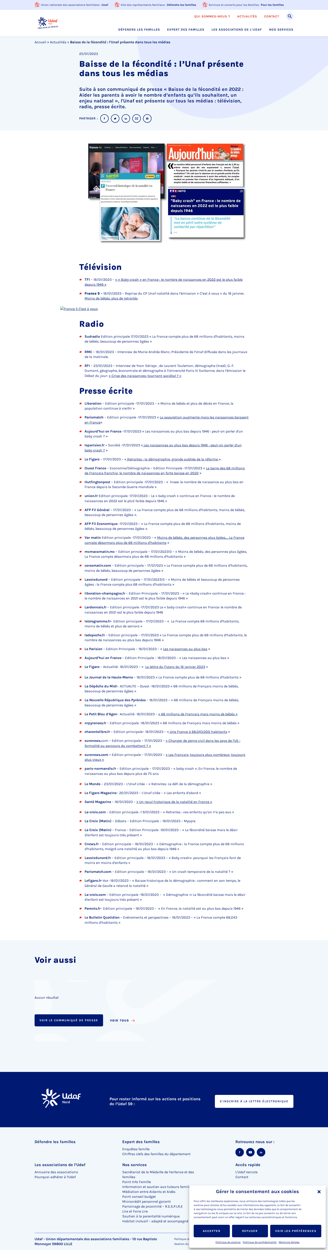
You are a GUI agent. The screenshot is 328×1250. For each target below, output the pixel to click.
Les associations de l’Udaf (237, 29)
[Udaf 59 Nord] (48, 22)
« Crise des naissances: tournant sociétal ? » (145, 376)
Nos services (281, 29)
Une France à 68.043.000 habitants (198, 732)
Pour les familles (272, 4)
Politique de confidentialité (259, 1242)
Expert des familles (185, 29)
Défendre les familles (181, 4)
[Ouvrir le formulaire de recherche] (289, 16)
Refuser (250, 1231)
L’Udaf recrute (246, 1172)
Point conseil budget (139, 1196)
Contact (271, 16)
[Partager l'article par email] (136, 118)
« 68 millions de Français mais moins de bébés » (198, 714)
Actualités (247, 16)
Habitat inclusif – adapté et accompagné (155, 1221)
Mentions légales (289, 1242)
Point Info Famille (136, 1182)
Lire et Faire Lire (135, 1211)
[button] (319, 1192)
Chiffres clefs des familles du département (156, 1154)
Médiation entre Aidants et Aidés (148, 1192)
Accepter (211, 1231)
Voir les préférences (295, 1231)
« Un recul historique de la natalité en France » (174, 802)
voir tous (119, 1020)
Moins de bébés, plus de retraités (111, 298)
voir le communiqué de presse (68, 1020)
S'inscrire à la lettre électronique (254, 1101)
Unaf (105, 4)
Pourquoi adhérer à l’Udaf (55, 1177)
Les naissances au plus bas (185, 649)
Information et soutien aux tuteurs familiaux (159, 1187)
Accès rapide (247, 1164)
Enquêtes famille (135, 1149)
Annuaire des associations (56, 1172)
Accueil (40, 42)
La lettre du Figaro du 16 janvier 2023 (175, 667)
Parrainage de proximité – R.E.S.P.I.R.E (152, 1206)
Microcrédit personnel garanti (146, 1201)
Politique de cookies (228, 1242)
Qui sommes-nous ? (212, 16)
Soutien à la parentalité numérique (151, 1216)
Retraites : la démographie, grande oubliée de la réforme (172, 459)
